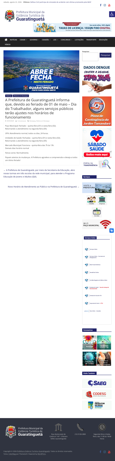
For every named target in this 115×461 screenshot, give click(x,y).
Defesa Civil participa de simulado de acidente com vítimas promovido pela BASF (60, 2)
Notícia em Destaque (43, 121)
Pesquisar (85, 51)
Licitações (79, 40)
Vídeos (7, 44)
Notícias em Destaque (21, 96)
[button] (112, 14)
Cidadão (45, 40)
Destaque (32, 121)
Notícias (13, 40)
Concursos (65, 40)
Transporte (91, 40)
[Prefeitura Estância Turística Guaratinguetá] (6, 39)
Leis (54, 40)
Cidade (22, 40)
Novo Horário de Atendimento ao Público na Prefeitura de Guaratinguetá (43, 186)
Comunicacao (22, 121)
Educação (103, 40)
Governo (34, 40)
